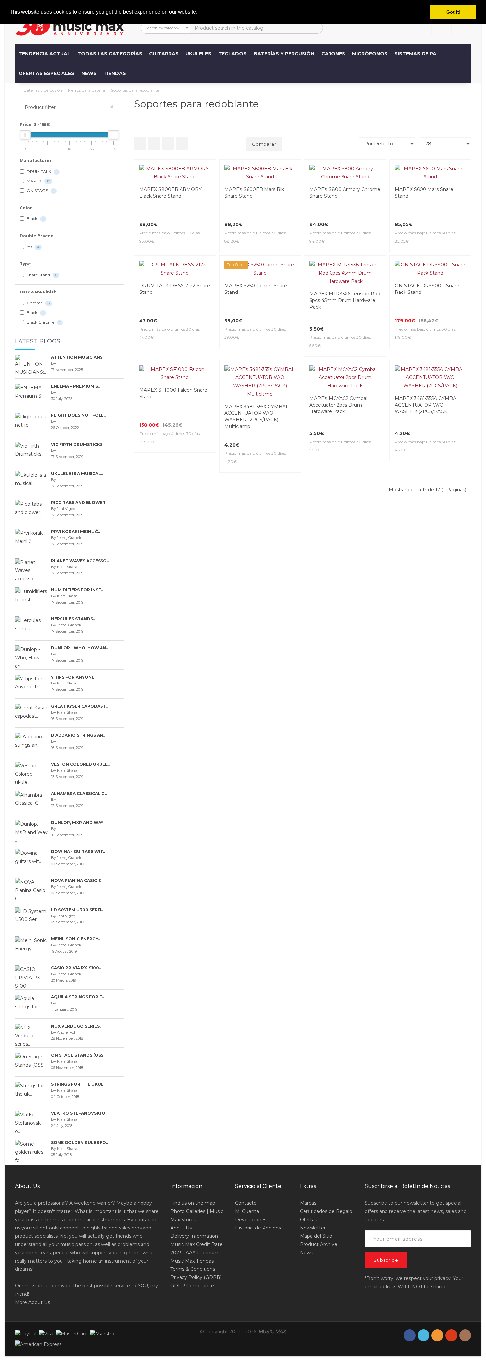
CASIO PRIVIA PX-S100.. (76, 967)
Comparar (264, 144)
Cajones (333, 54)
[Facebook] (410, 1335)
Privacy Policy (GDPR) (196, 1277)
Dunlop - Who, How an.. (79, 647)
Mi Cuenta (247, 1211)
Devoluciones (250, 1220)
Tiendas (114, 73)
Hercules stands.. (73, 618)
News (89, 73)
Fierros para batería (86, 90)
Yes (32, 246)
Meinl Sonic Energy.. (75, 938)
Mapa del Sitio (316, 1236)
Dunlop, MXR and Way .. (78, 822)
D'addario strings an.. (78, 735)
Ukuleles (198, 54)
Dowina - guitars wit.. (78, 851)
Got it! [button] (453, 12)
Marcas (308, 1203)
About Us (39, 1302)
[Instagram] (465, 1335)
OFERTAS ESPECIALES (46, 73)
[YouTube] (451, 1335)
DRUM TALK (41, 171)
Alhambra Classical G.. (79, 793)
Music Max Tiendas (192, 1261)
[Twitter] (423, 1335)
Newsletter (313, 1228)
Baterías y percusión (284, 54)
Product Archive (318, 1244)
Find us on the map (192, 1203)
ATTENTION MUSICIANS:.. (78, 357)
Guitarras (164, 54)
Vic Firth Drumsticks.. (77, 444)
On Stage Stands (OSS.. (78, 1055)
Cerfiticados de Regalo (326, 1211)
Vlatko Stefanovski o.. (79, 1113)
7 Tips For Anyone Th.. (77, 677)
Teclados (232, 54)
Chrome (38, 302)
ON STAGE (40, 190)
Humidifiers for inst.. (77, 589)
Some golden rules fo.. (79, 1142)
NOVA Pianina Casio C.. (77, 880)
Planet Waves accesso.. (80, 560)
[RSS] (437, 1335)
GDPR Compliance (192, 1286)
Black (35, 218)
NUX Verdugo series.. (76, 1026)
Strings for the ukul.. (78, 1084)
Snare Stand (41, 274)
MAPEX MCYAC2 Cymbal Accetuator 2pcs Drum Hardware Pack (338, 404)
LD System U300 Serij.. (77, 909)
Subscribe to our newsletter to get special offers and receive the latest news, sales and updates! (415, 1211)
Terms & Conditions (192, 1269)
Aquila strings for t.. (77, 997)
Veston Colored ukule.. (80, 764)
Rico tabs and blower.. (79, 502)
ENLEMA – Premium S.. (75, 386)
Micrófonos (369, 54)
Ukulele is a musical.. (77, 473)
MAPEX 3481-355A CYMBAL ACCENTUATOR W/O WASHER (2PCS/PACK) (427, 404)
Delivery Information (194, 1236)
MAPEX (38, 180)
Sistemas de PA (415, 54)
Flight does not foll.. (78, 415)
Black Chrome (43, 322)
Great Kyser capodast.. (79, 706)
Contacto (246, 1203)
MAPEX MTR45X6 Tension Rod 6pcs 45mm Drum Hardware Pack (344, 300)
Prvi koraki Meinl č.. (75, 531)
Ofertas (308, 1220)
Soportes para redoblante (135, 90)
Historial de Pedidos (258, 1228)
